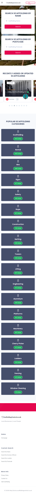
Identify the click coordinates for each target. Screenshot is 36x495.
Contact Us (4, 478)
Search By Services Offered (8, 455)
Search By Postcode (6, 461)
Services (3, 99)
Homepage (4, 438)
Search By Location (6, 458)
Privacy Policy (5, 475)
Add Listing (29, 3)
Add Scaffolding (5, 481)
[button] (9, 106)
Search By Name (5, 452)
